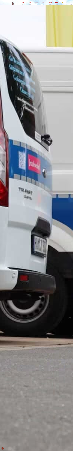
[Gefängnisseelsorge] (2, 2)
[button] (2, 448)
